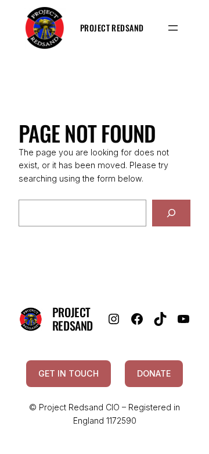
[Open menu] (173, 28)
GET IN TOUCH (68, 373)
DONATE (154, 373)
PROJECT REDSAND (72, 318)
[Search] (171, 213)
